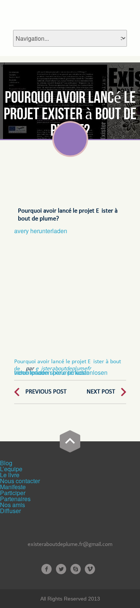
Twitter (61, 569)
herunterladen (32, 372)
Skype (75, 569)
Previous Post (45, 392)
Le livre (9, 474)
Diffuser (10, 510)
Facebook (46, 569)
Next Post (101, 392)
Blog (6, 463)
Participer (12, 492)
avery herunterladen (40, 230)
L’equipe (11, 469)
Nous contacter (20, 480)
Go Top (70, 441)
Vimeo (90, 569)
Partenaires (15, 498)
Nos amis (12, 504)
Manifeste (13, 486)
